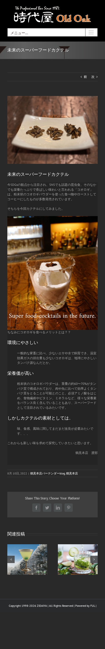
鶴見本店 (72, 473)
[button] (11, 559)
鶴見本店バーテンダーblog (47, 473)
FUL (92, 605)
